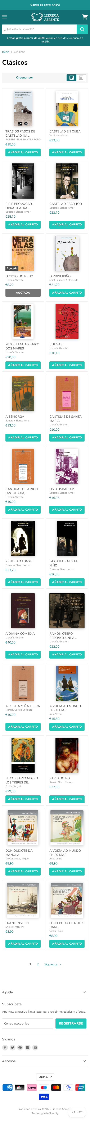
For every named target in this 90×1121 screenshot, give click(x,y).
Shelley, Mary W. (14, 926)
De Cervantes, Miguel (17, 858)
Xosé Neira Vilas (58, 135)
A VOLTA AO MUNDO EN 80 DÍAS (65, 708)
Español (43, 1077)
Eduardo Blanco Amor (17, 211)
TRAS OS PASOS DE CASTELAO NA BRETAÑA (20, 135)
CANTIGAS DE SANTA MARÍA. (65, 419)
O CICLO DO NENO (19, 276)
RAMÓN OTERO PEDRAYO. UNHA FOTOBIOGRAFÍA (62, 638)
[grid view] (71, 77)
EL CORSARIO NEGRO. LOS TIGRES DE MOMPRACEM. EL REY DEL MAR (22, 784)
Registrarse (71, 1023)
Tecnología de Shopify (45, 1113)
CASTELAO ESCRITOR (65, 204)
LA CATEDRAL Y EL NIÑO (63, 563)
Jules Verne (55, 858)
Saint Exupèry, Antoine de (63, 280)
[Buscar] (82, 29)
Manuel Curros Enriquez (18, 709)
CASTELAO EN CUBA (65, 131)
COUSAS (55, 344)
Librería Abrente (14, 280)
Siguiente (51, 964)
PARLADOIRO (59, 778)
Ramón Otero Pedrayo (61, 782)
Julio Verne (55, 714)
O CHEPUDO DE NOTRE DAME (67, 925)
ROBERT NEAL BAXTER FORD (23, 139)
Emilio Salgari (13, 786)
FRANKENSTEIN (17, 923)
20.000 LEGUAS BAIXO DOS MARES (22, 346)
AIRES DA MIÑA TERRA (22, 706)
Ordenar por (24, 77)
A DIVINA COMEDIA (20, 634)
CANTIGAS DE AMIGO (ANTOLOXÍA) (21, 491)
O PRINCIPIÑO (60, 276)
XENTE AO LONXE (18, 561)
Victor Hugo (56, 931)
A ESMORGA (14, 417)
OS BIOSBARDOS (62, 489)
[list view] (81, 77)
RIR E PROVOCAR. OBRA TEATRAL (18, 206)
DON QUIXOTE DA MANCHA (19, 853)
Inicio (5, 52)
